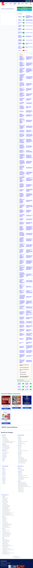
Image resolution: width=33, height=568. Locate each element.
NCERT (23, 3)
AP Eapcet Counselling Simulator (27, 384)
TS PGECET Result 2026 (5, 546)
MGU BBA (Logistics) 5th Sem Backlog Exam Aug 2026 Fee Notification (22, 211)
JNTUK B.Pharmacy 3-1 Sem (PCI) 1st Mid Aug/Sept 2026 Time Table (29, 89)
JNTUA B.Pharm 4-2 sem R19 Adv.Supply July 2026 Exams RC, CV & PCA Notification (22, 262)
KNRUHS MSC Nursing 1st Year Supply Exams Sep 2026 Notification (29, 127)
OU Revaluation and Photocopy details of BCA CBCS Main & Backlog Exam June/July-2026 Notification (22, 239)
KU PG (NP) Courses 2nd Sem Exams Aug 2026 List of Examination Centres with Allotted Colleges (22, 173)
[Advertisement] (8, 19)
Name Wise (19, 439)
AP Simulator (24, 7)
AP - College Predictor (27, 386)
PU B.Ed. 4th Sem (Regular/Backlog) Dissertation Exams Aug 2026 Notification (22, 313)
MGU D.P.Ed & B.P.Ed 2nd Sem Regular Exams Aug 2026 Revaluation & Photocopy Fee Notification (29, 195)
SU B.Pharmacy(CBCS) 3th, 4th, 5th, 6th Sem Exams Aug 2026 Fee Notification (22, 361)
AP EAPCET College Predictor (6, 447)
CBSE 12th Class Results (21, 470)
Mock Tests (19, 3)
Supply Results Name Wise (21, 443)
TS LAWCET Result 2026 (21, 478)
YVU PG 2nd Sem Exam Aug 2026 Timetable (29, 219)
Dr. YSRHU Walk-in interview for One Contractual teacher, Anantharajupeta (22, 307)
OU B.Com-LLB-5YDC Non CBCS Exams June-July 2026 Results (22, 326)
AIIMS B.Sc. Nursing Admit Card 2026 (7, 524)
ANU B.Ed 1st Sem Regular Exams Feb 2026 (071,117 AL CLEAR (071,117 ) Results (22, 356)
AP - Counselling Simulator (5, 448)
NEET (3, 461)
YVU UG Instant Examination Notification (22, 219)
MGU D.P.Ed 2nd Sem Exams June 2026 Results (29, 343)
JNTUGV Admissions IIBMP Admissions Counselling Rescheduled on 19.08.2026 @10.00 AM (22, 200)
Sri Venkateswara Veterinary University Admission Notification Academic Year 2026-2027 (29, 339)
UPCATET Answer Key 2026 (5, 536)
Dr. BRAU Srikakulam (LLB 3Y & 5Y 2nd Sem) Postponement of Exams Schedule (29, 206)
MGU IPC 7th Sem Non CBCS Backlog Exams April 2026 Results (29, 121)
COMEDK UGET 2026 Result (5, 540)
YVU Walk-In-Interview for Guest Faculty (29, 215)
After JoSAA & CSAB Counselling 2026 (24, 370)
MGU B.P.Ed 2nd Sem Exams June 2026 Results (22, 347)
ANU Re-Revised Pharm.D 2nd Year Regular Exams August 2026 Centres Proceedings (22, 168)
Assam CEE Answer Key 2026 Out (6, 534)
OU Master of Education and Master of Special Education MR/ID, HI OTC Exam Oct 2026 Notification (22, 234)
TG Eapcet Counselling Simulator (19, 384)
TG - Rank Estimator (4, 438)
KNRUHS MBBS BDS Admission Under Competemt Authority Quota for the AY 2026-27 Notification (29, 140)
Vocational (19, 448)
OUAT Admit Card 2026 (5, 526)
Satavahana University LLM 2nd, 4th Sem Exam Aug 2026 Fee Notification (29, 190)
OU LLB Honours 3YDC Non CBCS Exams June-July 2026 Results (22, 318)
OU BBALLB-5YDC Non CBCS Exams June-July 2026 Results (22, 330)
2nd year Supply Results (21, 458)
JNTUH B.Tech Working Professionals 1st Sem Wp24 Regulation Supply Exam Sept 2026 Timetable (22, 58)
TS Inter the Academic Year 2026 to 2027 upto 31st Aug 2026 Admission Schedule (29, 334)
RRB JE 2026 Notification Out (22, 339)
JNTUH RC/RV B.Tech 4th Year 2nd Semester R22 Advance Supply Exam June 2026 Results (29, 77)
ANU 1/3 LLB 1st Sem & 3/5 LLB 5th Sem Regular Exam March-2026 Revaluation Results (29, 245)
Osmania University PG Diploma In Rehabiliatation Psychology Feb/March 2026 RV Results (22, 228)
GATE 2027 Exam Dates (19, 20)
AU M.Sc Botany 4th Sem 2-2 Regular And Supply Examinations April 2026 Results (22, 281)
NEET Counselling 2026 (23, 372)
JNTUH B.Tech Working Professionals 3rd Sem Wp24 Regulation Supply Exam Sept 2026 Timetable (22, 64)
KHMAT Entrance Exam (21, 489)
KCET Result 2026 (4, 539)
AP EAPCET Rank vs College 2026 (20, 33)
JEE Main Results (20, 473)
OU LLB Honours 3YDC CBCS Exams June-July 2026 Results (29, 318)
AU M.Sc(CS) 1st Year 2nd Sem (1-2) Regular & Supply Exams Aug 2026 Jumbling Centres (29, 135)
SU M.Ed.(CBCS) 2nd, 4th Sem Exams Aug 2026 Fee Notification (29, 361)
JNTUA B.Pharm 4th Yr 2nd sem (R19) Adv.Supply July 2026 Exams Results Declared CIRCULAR (29, 251)
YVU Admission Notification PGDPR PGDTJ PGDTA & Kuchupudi (28, 211)
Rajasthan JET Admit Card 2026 (6, 527)
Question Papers (15, 3)
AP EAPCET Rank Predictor (5, 446)
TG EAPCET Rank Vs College (20, 389)
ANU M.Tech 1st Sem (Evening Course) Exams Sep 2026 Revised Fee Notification (22, 107)
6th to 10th (30, 4)
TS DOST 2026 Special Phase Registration (7, 442)
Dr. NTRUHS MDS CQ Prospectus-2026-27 (22, 103)
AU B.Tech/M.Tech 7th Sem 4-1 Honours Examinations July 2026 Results (29, 275)
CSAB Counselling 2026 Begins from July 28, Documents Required (24, 376)
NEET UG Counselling (5, 502)
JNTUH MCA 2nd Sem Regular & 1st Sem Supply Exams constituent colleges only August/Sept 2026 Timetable (22, 156)
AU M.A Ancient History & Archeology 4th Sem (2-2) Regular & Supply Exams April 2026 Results (29, 347)
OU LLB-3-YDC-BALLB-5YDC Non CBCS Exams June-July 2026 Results (22, 322)
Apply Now (6, 408)
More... (27, 50)
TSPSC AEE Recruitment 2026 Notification (23, 477)
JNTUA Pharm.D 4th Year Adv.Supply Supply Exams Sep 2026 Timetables (29, 84)
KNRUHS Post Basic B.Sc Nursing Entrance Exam (24, 486)
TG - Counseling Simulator (5, 440)
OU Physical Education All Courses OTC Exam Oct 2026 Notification (29, 234)
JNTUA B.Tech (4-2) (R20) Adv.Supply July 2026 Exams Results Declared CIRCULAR (22, 256)
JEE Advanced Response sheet (6, 532)
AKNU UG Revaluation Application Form (29, 297)
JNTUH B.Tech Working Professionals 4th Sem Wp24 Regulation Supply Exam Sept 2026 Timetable (29, 64)
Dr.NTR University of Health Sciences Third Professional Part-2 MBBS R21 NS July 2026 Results (29, 302)
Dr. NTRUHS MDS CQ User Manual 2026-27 (29, 103)
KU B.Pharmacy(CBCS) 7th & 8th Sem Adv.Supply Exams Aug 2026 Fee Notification (22, 127)
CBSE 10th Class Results (21, 469)
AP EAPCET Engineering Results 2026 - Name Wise (20, 36)
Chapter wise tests (4, 453)
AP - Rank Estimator (19, 386)
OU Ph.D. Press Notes (22, 343)
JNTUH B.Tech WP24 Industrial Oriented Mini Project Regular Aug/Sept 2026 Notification (22, 185)
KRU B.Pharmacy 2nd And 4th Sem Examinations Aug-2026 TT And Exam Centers (29, 291)
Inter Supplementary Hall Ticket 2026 (22, 450)
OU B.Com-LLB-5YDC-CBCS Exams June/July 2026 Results (29, 326)
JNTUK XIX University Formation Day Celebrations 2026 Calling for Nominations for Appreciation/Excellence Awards (29, 312)
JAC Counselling (4, 503)
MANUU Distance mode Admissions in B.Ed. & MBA (22, 131)
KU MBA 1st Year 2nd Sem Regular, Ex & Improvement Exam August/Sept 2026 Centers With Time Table (29, 156)
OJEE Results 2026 (4, 547)
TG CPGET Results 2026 (20, 16)
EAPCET (26, 3)
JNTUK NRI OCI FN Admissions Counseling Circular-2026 (29, 131)
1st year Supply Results (21, 457)
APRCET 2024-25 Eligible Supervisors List (29, 286)
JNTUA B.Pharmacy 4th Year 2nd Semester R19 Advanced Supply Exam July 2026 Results (22, 245)
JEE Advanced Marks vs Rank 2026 (22, 475)
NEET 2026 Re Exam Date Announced (23, 485)
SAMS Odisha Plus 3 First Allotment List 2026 (8, 549)
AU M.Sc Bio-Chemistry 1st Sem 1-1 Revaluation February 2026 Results (29, 281)
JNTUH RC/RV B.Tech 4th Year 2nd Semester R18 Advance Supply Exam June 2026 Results (22, 84)
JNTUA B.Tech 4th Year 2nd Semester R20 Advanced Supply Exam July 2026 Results (29, 239)
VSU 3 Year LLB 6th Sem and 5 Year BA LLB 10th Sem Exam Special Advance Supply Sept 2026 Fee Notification (22, 297)
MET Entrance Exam (20, 488)
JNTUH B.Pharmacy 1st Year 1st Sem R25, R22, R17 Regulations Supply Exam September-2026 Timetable (22, 70)
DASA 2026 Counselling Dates (6, 506)
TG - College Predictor (27, 389)
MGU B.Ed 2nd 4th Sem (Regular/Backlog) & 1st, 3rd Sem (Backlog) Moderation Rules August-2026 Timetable (22, 268)
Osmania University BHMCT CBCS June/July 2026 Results (22, 223)
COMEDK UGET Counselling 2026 (6, 509)
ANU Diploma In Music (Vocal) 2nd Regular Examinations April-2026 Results (29, 162)
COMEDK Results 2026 (5, 543)
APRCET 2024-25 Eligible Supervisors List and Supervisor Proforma (22, 291)
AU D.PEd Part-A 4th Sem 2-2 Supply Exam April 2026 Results (29, 146)
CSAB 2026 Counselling (23, 374)
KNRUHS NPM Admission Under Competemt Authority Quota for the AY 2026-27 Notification (22, 95)
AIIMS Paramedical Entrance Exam (22, 483)
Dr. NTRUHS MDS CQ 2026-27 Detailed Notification (29, 99)
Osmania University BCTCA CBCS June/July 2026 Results (29, 223)
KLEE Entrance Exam (20, 490)
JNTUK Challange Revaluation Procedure (22, 190)
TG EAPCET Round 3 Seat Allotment (20, 26)
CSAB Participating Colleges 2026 (24, 367)
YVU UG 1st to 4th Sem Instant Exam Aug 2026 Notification (22, 215)
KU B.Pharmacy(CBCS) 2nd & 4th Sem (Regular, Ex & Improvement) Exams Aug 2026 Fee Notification (22, 140)
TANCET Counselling (5, 504)
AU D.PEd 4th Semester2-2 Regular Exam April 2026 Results (29, 151)
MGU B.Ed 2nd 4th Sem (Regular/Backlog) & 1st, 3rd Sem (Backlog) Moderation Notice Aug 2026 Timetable (29, 268)
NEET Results (20, 474)
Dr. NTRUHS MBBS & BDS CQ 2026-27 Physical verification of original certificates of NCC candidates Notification (22, 179)
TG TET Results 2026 (20, 22)
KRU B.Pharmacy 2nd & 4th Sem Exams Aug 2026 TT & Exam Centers (29, 307)
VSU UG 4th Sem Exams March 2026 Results (29, 167)
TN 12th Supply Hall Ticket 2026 (6, 525)
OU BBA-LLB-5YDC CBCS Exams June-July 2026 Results (29, 330)
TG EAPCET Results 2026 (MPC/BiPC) (20, 40)
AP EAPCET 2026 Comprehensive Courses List (20, 47)
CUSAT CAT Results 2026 (5, 544)
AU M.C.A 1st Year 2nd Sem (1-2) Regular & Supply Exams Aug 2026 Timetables (22, 135)
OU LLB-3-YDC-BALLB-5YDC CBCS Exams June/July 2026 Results (29, 322)
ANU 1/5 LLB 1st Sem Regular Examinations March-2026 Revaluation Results (22, 251)
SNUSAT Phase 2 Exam (21, 491)
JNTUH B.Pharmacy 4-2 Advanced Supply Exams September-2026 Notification (29, 185)
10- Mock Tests (4, 451)
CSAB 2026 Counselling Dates (6, 505)
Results (6, 3)
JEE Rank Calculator (20, 476)
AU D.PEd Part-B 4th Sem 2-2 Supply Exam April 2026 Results (22, 151)
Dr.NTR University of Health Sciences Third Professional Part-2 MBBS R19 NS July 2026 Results (22, 302)
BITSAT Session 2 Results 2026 (6, 548)
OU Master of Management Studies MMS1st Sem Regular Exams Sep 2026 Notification (22, 195)
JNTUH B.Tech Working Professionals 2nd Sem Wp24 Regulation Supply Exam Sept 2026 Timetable (29, 58)
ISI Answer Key (4, 531)
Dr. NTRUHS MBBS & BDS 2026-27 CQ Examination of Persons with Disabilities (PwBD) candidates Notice (29, 179)
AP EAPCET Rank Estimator (5, 445)
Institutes (10, 3)
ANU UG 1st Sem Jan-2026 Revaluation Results (29, 107)
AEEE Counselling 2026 (5, 507)
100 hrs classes (4, 454)
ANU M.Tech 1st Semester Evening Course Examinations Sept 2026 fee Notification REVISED (22, 120)
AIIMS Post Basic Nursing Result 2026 (7, 545)
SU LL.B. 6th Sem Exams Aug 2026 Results (29, 356)
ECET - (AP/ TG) (4, 457)
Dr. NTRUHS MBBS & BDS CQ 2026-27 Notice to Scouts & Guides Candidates (29, 173)
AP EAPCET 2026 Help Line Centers (20, 44)
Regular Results (20, 446)
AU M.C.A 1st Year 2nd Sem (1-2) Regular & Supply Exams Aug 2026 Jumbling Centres (29, 351)
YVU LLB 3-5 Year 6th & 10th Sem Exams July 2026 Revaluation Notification (29, 94)
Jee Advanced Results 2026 (5, 541)
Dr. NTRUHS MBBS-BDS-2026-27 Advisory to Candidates (22, 99)
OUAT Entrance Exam (21, 487)
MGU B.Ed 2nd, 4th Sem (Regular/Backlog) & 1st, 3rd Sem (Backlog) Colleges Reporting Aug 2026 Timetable (29, 262)
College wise (19, 440)
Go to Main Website (3, 4)
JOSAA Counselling (4, 500)
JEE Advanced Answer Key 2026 (6, 533)
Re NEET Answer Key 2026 (5, 535)
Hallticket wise (20, 438)
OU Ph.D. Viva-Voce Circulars (22, 111)
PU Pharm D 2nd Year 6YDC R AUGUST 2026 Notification (29, 201)
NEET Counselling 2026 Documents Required (24, 365)
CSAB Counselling (4, 499)
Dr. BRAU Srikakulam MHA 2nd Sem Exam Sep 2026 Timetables (29, 111)
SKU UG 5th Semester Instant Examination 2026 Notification (22, 334)
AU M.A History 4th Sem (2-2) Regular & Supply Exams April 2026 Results (22, 351)
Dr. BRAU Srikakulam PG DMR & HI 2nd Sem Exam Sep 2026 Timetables (22, 115)
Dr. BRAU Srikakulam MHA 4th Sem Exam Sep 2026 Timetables (29, 115)
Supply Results (20, 442)
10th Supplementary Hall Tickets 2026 (23, 441)
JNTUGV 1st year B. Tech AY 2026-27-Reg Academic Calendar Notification (22, 206)
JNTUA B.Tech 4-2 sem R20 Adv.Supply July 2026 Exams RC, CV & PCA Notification (29, 256)
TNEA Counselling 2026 (5, 508)
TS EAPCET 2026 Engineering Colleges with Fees (8, 441)
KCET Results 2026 (4, 542)
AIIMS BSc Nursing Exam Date (22, 482)
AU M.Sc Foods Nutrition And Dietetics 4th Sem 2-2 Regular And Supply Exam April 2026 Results (22, 146)
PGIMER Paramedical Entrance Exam (22, 484)
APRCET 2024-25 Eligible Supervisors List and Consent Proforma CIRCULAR (22, 287)
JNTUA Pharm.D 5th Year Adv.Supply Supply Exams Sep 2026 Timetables (22, 89)
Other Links (19, 50)
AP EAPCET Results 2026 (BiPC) (20, 29)
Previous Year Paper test (5, 452)
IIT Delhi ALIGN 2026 (20, 479)
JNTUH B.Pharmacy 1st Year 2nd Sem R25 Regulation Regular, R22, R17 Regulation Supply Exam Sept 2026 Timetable (29, 70)
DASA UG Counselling (5, 501)
